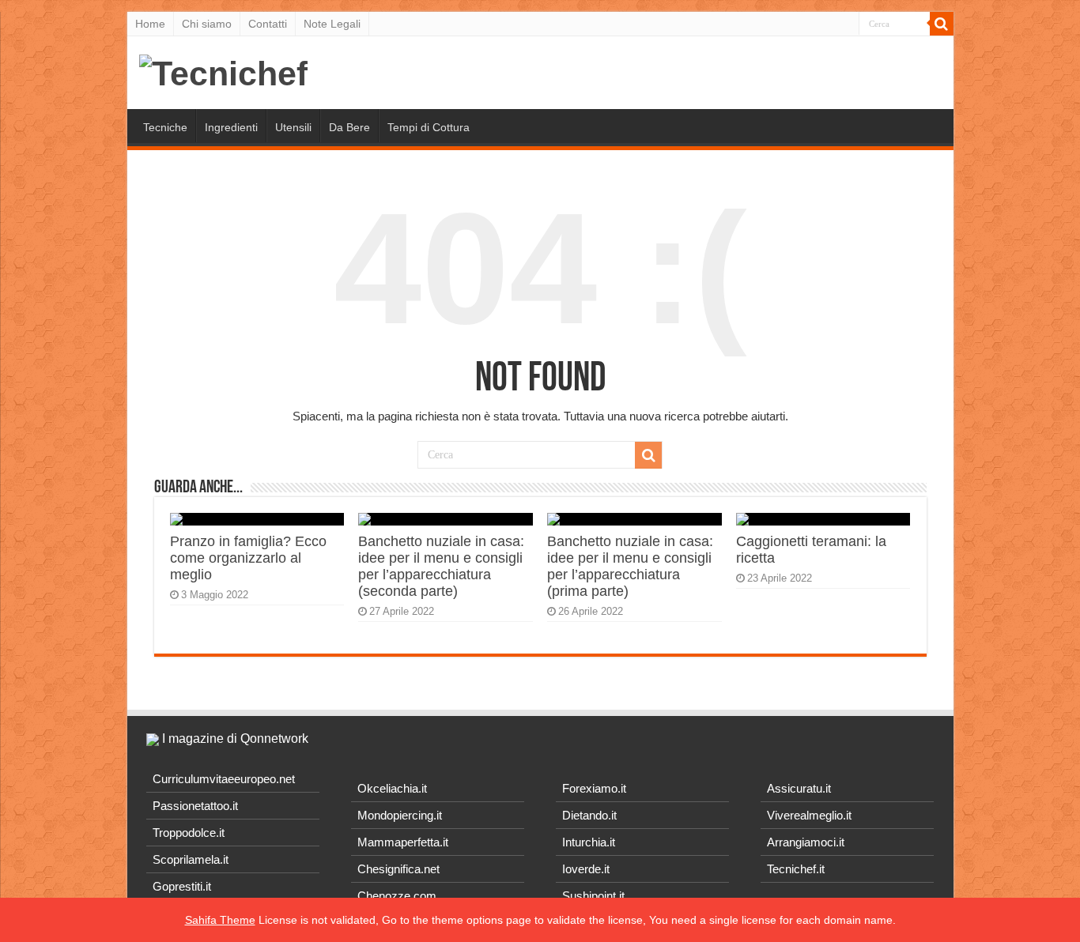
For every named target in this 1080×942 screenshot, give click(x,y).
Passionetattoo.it (195, 805)
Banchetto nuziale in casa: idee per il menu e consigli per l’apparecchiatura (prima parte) (630, 566)
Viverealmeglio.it (809, 815)
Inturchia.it (588, 842)
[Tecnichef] (223, 71)
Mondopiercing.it (399, 815)
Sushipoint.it (593, 895)
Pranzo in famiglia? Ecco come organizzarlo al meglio (248, 557)
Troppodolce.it (189, 832)
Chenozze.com (396, 895)
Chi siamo (207, 23)
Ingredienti (231, 127)
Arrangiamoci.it (805, 842)
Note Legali (332, 23)
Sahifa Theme (220, 920)
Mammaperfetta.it (402, 842)
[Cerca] (941, 24)
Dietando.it (589, 815)
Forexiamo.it (594, 788)
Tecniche (165, 127)
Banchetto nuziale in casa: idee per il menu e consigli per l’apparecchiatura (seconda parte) (441, 566)
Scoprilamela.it (190, 859)
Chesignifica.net (398, 869)
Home (150, 23)
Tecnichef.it (796, 869)
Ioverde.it (586, 869)
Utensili (293, 127)
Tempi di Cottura (428, 127)
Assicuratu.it (799, 788)
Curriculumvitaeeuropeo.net (224, 779)
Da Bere (349, 127)
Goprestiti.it (182, 886)
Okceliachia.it (392, 788)
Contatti (267, 23)
